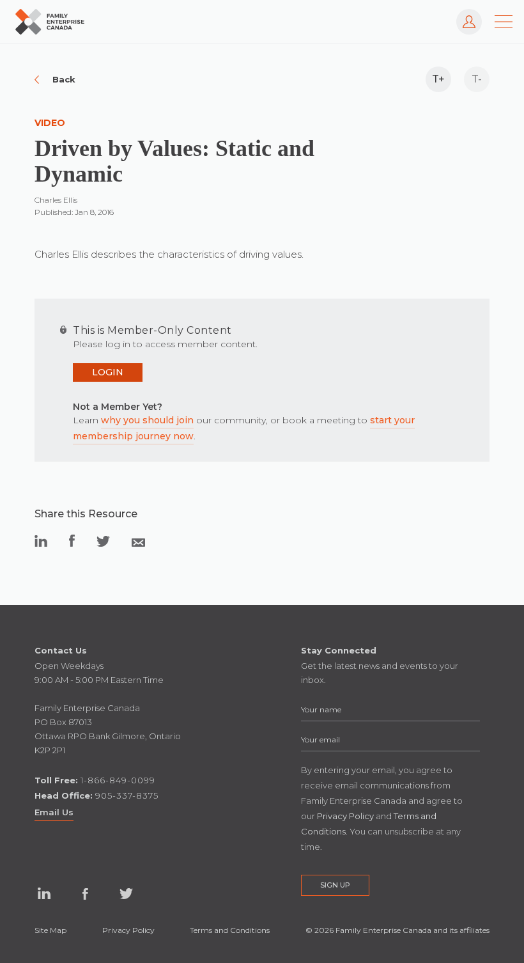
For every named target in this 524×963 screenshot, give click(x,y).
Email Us (54, 812)
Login (107, 372)
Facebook (85, 894)
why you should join (147, 420)
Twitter (125, 894)
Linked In (44, 894)
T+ (438, 79)
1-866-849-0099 (118, 780)
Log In (462, 15)
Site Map (50, 930)
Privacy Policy (128, 930)
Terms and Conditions (230, 930)
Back (63, 79)
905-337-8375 (126, 795)
